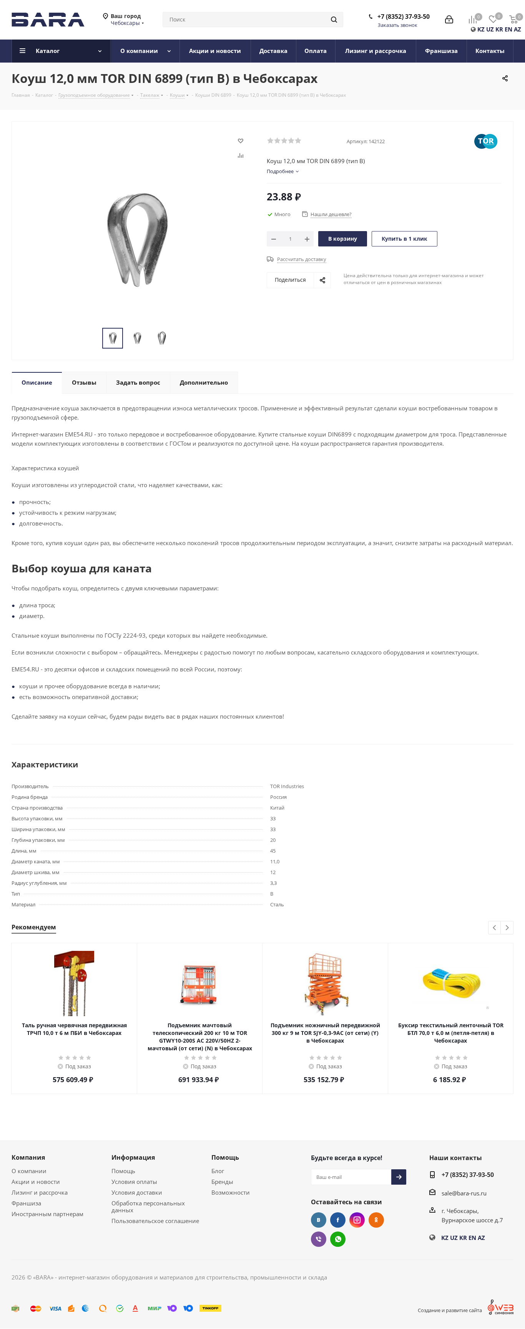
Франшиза (26, 1203)
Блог (217, 1171)
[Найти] (334, 19)
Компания (28, 1157)
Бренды (222, 1181)
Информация (133, 1157)
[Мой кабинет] (449, 19)
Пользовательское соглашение (155, 1221)
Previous (494, 928)
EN (508, 29)
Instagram (357, 1220)
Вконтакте (318, 1220)
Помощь (123, 1171)
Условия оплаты (134, 1181)
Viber (318, 1239)
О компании (29, 1171)
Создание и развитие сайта (450, 1310)
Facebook (338, 1220)
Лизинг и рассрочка (40, 1192)
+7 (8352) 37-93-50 (403, 16)
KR (499, 29)
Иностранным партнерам (47, 1214)
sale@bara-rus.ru (464, 1193)
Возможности (230, 1192)
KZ (481, 29)
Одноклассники (376, 1220)
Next (507, 928)
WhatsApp (338, 1239)
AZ (517, 29)
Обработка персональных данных (148, 1206)
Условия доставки (136, 1192)
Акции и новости (36, 1181)
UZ (490, 29)
